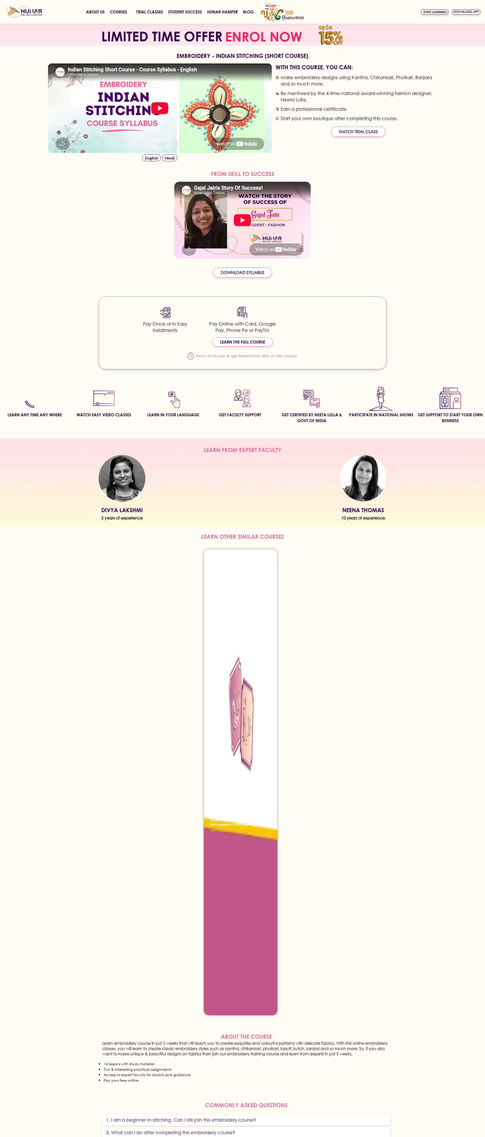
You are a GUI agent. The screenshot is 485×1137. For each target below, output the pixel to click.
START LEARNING (435, 12)
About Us (95, 12)
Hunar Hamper (222, 12)
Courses (118, 12)
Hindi (170, 157)
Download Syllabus (242, 272)
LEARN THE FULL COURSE (242, 341)
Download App (466, 12)
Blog (248, 12)
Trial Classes (149, 12)
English (151, 157)
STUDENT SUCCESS (185, 12)
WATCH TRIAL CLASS (358, 131)
